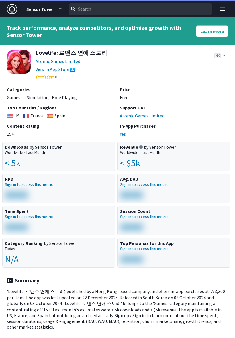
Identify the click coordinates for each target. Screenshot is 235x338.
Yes (123, 134)
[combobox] (140, 9)
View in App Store (52, 69)
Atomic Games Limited (58, 61)
